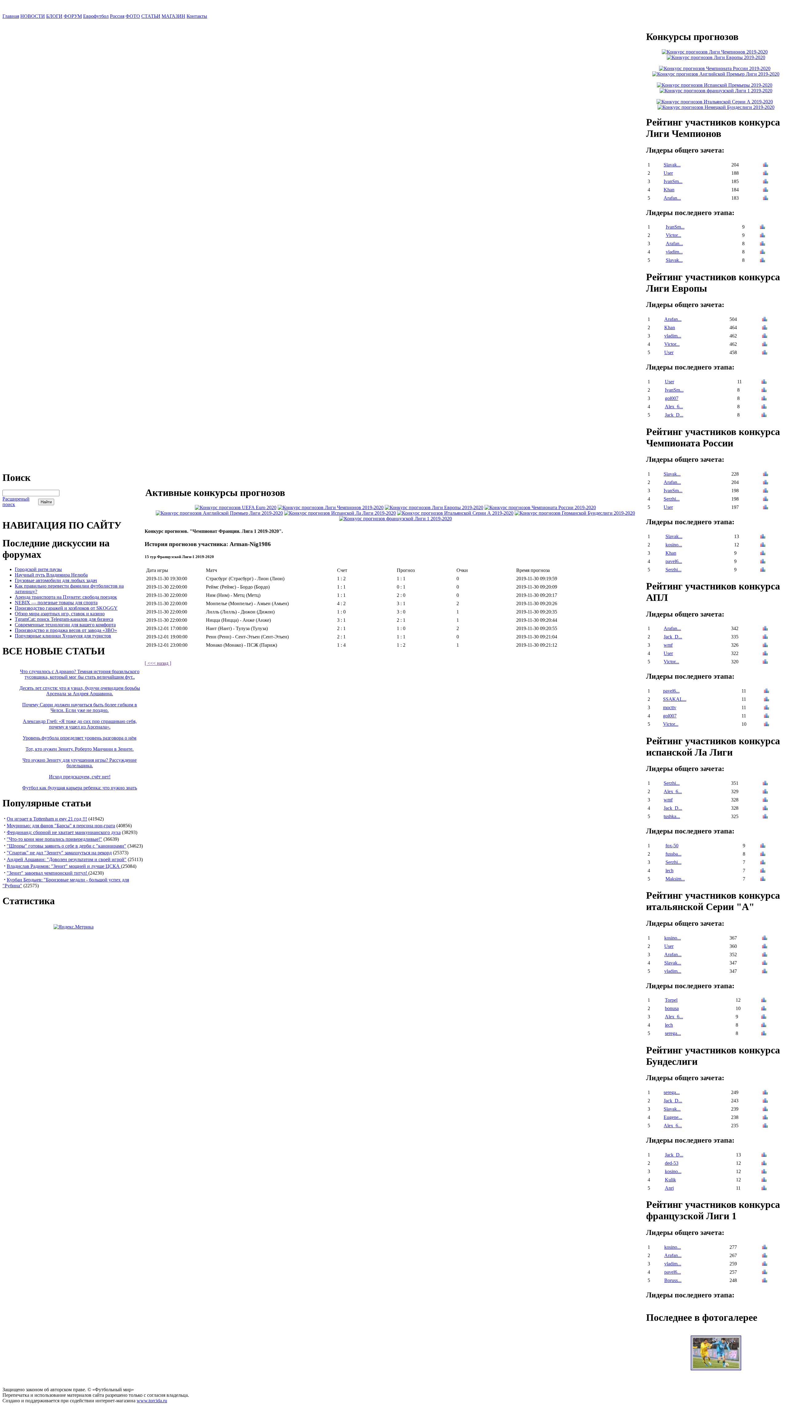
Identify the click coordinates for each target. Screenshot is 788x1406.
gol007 (671, 398)
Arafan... (672, 198)
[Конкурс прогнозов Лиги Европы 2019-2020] (434, 507)
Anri (669, 1188)
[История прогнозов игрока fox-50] (762, 846)
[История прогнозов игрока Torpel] (763, 1000)
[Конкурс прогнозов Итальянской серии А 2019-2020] (455, 513)
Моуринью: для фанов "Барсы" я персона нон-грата (61, 825)
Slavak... (672, 164)
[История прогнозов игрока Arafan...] (765, 198)
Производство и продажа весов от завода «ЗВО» (66, 630)
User (668, 173)
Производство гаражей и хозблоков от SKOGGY (66, 608)
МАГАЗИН (173, 16)
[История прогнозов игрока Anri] (764, 1188)
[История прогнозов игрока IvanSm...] (765, 182)
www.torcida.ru (152, 1400)
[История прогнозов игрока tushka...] (765, 817)
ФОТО (133, 16)
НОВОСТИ (32, 16)
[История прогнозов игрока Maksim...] (762, 879)
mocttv (669, 707)
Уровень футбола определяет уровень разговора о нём (79, 738)
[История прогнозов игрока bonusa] (763, 1009)
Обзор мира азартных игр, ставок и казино (60, 613)
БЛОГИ (54, 16)
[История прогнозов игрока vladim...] (762, 252)
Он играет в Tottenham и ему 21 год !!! (47, 818)
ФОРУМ (73, 16)
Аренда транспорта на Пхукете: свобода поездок (66, 597)
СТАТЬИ (150, 16)
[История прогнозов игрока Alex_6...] (764, 407)
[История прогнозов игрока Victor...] (762, 235)
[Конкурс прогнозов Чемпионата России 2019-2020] (540, 507)
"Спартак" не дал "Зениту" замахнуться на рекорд (59, 852)
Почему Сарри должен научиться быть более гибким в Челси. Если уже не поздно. (79, 707)
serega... (673, 1033)
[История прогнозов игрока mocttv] (766, 708)
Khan (669, 189)
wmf (668, 645)
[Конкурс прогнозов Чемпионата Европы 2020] (235, 507)
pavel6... (673, 561)
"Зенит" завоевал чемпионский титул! (47, 873)
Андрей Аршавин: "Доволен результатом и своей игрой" (67, 859)
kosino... (673, 544)
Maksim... (675, 878)
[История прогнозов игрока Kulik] (764, 1180)
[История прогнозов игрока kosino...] (762, 545)
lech (669, 870)
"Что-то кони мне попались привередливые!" (54, 839)
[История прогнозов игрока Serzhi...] (765, 499)
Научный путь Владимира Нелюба (51, 574)
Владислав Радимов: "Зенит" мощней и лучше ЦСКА (64, 866)
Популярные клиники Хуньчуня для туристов (63, 635)
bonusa (672, 1008)
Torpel (671, 1000)
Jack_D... (674, 414)
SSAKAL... (674, 699)
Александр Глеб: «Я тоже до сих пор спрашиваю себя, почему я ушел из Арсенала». (80, 724)
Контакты (197, 16)
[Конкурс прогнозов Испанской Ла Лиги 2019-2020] (340, 513)
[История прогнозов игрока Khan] (765, 190)
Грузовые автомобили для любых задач (56, 580)
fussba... (673, 854)
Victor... (673, 235)
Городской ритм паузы (38, 569)
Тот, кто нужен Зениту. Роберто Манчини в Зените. (80, 749)
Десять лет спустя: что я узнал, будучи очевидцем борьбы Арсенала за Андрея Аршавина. (79, 690)
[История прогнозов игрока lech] (762, 871)
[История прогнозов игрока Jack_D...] (764, 415)
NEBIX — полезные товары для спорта (56, 602)
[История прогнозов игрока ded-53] (764, 1163)
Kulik (670, 1179)
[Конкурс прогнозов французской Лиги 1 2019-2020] (395, 518)
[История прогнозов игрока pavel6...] (762, 562)
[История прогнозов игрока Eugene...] (765, 1117)
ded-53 (671, 1163)
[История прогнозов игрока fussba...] (762, 854)
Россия (117, 16)
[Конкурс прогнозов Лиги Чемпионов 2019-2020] (331, 507)
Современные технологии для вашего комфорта (65, 624)
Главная (10, 16)
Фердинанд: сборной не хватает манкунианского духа (64, 832)
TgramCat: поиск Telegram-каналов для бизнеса (64, 619)
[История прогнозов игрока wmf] (765, 645)
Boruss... (672, 1280)
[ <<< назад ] (158, 663)
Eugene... (673, 1117)
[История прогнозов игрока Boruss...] (764, 1281)
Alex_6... (674, 406)
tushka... (672, 816)
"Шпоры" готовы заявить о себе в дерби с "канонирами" (66, 846)
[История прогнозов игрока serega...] (763, 1034)
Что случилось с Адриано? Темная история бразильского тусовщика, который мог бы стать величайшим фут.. (79, 674)
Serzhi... (672, 498)
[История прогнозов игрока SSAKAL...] (766, 699)
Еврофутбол (96, 16)
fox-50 (671, 845)
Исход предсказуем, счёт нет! (80, 776)
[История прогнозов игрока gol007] (764, 398)
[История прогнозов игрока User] (765, 173)
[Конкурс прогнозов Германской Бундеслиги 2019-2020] (575, 513)
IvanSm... (673, 181)
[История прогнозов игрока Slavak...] (765, 165)
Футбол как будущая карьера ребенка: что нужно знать (79, 787)
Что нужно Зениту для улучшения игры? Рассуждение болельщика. (79, 762)
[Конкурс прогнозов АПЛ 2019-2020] (219, 513)
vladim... (674, 251)
